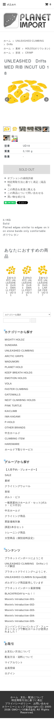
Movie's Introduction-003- (20, 610)
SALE (8, 475)
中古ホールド (12, 433)
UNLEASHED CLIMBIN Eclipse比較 (26, 577)
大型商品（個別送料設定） (20, 538)
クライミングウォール (18, 486)
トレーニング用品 (15, 532)
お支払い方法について (18, 651)
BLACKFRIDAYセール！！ (20, 593)
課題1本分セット (14, 527)
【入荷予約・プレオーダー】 (21, 469)
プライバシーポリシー (18, 703)
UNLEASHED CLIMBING (30, 41)
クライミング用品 (15, 516)
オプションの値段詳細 (20, 178)
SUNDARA (11, 345)
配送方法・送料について (19, 657)
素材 (18, 48)
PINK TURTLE (13, 405)
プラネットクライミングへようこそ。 (26, 571)
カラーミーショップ (13, 706)
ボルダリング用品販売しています (24, 582)
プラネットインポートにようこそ (24, 558)
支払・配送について (32, 697)
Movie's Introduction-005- (20, 621)
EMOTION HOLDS (15, 378)
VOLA (8, 383)
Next (46, 99)
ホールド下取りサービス (19, 449)
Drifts (10, 44)
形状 (18, 52)
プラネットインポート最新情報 (23, 588)
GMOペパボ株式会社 (24, 709)
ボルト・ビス (12, 497)
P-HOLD (10, 422)
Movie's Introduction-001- (20, 599)
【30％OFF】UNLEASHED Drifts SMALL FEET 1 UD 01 (11, 286)
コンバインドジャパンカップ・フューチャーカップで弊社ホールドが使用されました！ (26, 629)
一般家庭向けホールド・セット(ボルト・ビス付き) (26, 503)
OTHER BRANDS (15, 427)
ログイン (10, 673)
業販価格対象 (12, 521)
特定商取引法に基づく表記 (27, 700)
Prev (7, 99)
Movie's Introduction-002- (20, 604)
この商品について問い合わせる (25, 193)
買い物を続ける (16, 196)
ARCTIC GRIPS (14, 356)
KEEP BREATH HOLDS (18, 372)
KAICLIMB (11, 411)
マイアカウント (14, 662)
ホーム (7, 41)
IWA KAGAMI (12, 416)
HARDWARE (12, 444)
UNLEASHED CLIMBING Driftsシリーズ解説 (26, 564)
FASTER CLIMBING (16, 389)
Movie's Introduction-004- (20, 615)
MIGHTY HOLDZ (14, 339)
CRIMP (29, 52)
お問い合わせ (41, 703)
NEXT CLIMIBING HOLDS (20, 400)
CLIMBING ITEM (14, 438)
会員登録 (10, 668)
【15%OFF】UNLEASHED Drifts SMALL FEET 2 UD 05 (27, 286)
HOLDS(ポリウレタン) (37, 48)
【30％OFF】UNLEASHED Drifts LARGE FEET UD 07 (43, 286)
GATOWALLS (12, 394)
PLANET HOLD (14, 367)
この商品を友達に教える (21, 189)
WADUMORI (12, 361)
